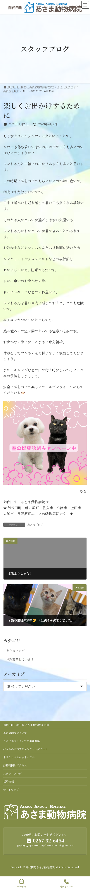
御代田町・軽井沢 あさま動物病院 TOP (26, 725)
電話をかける (66, 886)
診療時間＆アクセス (15, 765)
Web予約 (21, 886)
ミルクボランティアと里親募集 (21, 741)
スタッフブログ (12, 773)
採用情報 (8, 781)
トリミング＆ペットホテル (19, 757)
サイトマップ (11, 789)
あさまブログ (35, 524)
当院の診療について (15, 733)
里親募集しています (20, 659)
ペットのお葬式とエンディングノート (25, 749)
